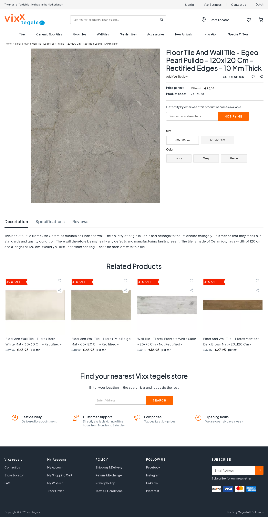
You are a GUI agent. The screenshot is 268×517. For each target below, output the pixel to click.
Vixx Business (213, 4)
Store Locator (219, 20)
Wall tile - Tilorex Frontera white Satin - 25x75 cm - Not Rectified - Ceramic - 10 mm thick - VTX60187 (166, 344)
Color (170, 149)
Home (8, 43)
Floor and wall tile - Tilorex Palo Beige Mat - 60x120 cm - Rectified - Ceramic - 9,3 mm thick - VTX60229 (101, 344)
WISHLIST (249, 20)
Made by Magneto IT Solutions (245, 512)
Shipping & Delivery (109, 467)
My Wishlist (55, 483)
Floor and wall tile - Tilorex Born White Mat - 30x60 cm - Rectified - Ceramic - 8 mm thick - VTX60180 (33, 344)
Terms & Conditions (109, 491)
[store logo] (25, 19)
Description (16, 221)
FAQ (7, 483)
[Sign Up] (259, 470)
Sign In (189, 4)
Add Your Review (177, 76)
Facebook (153, 467)
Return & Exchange (109, 475)
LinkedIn (152, 483)
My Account (55, 467)
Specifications (50, 221)
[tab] (20, 223)
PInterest (152, 491)
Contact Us (238, 4)
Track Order (55, 491)
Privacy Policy (105, 483)
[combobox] (118, 19)
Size (168, 131)
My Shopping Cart (59, 475)
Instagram (153, 475)
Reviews (80, 221)
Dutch (259, 4)
